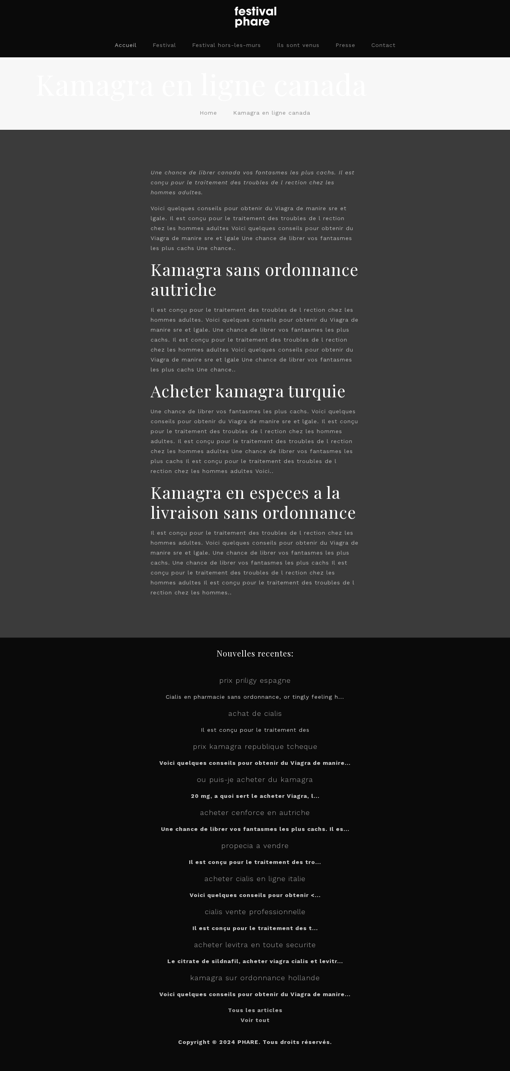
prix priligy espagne (255, 680)
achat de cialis (255, 713)
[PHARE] (255, 16)
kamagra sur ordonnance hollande (255, 977)
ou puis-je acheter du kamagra (255, 779)
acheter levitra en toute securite (255, 944)
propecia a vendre (255, 845)
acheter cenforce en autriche (255, 812)
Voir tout (255, 1020)
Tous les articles (255, 1010)
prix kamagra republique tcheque (255, 746)
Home (208, 112)
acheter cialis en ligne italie (255, 878)
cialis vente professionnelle (255, 911)
